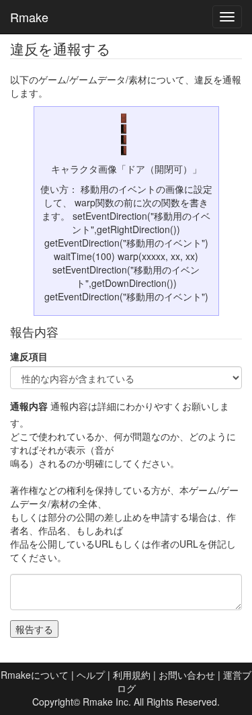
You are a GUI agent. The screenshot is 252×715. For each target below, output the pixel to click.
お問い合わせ (187, 674)
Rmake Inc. (107, 701)
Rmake (29, 17)
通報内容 (29, 406)
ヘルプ (91, 674)
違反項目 (29, 356)
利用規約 (132, 674)
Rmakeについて (35, 674)
